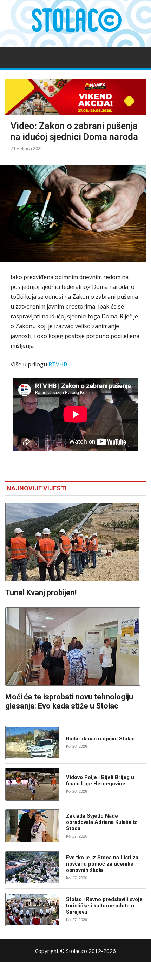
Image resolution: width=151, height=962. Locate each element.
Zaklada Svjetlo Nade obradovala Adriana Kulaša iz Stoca (101, 822)
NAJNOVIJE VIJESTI (37, 488)
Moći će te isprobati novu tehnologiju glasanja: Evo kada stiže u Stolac (69, 701)
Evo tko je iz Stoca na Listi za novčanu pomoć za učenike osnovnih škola (102, 863)
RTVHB (57, 364)
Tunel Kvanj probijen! (41, 592)
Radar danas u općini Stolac (100, 739)
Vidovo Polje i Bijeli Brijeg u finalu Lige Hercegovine (100, 780)
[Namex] (75, 97)
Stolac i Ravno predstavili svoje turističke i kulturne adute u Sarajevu (104, 905)
